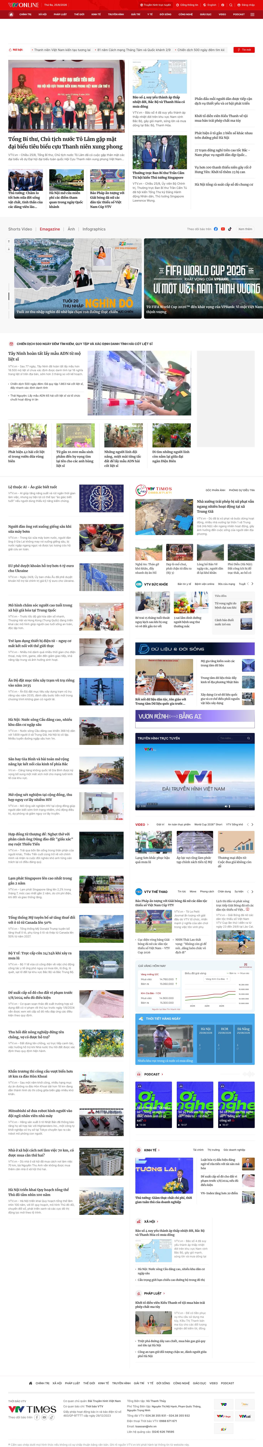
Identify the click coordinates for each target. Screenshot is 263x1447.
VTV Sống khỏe (235, 824)
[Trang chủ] (11, 14)
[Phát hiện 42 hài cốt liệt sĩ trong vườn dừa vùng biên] (27, 435)
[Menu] (252, 14)
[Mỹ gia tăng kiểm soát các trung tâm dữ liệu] (248, 665)
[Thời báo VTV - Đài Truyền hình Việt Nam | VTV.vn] (23, 5)
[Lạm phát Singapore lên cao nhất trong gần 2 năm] (101, 890)
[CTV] (223, 1416)
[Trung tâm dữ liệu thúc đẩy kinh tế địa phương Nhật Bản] (248, 682)
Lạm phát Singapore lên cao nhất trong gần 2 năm (40, 880)
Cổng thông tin (189, 5)
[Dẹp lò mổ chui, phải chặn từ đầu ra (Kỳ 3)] (179, 552)
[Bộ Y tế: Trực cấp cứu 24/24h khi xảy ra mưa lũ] (101, 964)
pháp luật (60, 14)
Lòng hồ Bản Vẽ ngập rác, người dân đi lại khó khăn (210, 568)
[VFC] (223, 1404)
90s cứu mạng (226, 584)
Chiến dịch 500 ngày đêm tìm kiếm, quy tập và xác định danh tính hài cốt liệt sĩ (85, 344)
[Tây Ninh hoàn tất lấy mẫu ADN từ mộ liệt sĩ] (139, 383)
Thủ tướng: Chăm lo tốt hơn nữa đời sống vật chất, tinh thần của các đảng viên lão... (25, 200)
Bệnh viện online (204, 584)
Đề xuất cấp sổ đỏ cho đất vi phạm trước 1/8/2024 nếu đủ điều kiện (40, 995)
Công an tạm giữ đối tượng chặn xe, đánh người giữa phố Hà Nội (172, 1354)
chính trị (25, 14)
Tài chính (198, 1150)
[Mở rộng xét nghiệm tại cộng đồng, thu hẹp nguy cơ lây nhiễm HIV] (101, 806)
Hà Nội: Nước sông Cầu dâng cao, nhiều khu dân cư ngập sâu (40, 722)
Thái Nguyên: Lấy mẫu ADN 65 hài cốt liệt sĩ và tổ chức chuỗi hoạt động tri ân (45, 397)
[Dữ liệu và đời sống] (171, 649)
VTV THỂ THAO (156, 892)
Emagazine (50, 229)
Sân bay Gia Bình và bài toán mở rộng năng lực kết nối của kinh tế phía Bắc (38, 761)
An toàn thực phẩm (179, 824)
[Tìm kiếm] (232, 5)
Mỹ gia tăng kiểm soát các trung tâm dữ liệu (218, 663)
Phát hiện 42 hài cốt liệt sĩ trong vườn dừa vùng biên (26, 456)
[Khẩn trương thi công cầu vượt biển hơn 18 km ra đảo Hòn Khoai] (101, 1083)
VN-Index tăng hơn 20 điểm (219, 1193)
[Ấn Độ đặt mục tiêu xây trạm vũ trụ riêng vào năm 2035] (101, 692)
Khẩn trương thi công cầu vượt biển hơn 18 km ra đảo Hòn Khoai (40, 1074)
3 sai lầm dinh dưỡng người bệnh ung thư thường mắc (187, 622)
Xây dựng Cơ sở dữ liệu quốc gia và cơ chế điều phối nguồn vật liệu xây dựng (220, 699)
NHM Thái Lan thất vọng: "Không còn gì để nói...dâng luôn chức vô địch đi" (190, 946)
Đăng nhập (248, 5)
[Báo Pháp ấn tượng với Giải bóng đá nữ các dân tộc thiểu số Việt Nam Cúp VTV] (107, 180)
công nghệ (186, 14)
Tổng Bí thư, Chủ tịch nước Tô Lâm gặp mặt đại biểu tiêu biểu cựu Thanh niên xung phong (65, 143)
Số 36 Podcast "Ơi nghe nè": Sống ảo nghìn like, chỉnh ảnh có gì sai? (153, 1114)
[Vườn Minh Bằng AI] (195, 716)
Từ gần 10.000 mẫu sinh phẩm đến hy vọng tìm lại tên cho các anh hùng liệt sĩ (74, 459)
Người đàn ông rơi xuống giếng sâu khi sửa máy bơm (39, 529)
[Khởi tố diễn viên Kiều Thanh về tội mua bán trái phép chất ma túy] (153, 1322)
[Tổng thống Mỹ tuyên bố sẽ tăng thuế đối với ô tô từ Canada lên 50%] (101, 929)
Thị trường (213, 1150)
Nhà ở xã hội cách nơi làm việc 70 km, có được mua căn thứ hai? (41, 1152)
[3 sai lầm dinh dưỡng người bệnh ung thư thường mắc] (191, 602)
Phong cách (207, 891)
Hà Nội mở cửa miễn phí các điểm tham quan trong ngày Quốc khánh (66, 200)
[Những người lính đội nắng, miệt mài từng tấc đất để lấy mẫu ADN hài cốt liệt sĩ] (123, 435)
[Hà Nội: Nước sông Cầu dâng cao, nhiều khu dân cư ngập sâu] (101, 731)
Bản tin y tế (184, 584)
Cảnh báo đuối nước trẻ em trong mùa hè (224, 622)
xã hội (43, 14)
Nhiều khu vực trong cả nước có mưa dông (165, 1061)
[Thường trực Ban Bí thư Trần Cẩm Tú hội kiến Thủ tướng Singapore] (160, 152)
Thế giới (79, 14)
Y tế (149, 14)
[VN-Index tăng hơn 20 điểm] (248, 1197)
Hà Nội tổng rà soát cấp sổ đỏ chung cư (224, 185)
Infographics (94, 229)
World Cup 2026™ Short (208, 824)
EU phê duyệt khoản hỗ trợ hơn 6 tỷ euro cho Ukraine (41, 568)
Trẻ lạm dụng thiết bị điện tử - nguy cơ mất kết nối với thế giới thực (39, 643)
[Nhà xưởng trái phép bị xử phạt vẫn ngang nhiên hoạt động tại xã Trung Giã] (164, 517)
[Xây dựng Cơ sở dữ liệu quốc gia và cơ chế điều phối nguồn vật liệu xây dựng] (248, 699)
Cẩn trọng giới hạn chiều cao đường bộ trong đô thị (171, 1280)
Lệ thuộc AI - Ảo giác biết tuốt (32, 487)
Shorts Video (20, 229)
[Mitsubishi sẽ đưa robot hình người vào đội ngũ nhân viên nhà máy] (101, 1122)
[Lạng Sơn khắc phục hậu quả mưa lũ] (153, 842)
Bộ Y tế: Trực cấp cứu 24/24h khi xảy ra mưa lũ (40, 955)
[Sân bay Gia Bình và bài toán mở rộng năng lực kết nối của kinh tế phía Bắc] (101, 770)
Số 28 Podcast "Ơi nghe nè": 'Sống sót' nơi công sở (236, 1116)
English (212, 5)
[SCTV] (223, 1428)
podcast (239, 14)
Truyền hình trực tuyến (157, 5)
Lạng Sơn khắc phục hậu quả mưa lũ (152, 860)
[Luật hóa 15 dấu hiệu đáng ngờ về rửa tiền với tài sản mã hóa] (248, 1164)
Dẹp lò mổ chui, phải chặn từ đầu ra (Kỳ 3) (179, 568)
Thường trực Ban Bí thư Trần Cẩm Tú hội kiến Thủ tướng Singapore (158, 175)
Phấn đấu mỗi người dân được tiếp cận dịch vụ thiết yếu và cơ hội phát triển (223, 101)
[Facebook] (216, 229)
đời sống (165, 14)
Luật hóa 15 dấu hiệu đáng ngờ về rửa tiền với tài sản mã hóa (220, 1164)
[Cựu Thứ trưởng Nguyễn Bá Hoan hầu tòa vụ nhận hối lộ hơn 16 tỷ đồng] (78, 278)
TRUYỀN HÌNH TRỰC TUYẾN (159, 738)
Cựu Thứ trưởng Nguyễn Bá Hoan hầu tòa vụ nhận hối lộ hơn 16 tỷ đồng (74, 312)
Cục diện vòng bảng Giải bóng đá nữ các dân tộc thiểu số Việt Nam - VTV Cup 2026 (154, 946)
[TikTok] (230, 229)
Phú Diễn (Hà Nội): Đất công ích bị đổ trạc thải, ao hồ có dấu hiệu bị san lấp (240, 569)
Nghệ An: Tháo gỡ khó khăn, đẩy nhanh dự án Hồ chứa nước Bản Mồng (147, 569)
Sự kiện (239, 891)
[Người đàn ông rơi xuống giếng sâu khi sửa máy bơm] (101, 538)
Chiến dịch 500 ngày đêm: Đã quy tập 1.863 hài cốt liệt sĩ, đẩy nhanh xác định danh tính (47, 385)
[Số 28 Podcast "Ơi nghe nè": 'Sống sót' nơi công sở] (236, 1105)
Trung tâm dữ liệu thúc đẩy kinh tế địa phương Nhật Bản (220, 680)
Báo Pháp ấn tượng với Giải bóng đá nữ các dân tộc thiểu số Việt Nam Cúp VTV (107, 200)
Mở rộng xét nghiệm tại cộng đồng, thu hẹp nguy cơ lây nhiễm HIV (40, 797)
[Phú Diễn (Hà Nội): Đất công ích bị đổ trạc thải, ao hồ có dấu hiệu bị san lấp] (241, 552)
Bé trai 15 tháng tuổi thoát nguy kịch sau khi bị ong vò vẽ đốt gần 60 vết (152, 622)
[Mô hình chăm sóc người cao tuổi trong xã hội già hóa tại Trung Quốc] (101, 617)
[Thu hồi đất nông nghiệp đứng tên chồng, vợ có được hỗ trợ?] (101, 1043)
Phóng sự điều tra (242, 490)
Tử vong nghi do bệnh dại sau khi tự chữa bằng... (225, 606)
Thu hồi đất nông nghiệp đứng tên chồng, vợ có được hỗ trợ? (36, 1034)
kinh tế (96, 14)
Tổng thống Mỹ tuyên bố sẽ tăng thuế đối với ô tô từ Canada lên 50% (41, 920)
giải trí (135, 14)
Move (193, 891)
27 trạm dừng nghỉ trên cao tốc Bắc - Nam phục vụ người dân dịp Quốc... (222, 152)
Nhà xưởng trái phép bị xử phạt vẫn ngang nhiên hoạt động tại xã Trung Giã (225, 506)
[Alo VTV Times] (153, 490)
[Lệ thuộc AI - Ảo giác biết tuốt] (101, 498)
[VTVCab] (245, 1416)
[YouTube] (223, 229)
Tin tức (182, 891)
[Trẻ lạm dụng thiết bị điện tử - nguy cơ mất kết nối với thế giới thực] (101, 652)
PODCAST (152, 1074)
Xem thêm (245, 229)
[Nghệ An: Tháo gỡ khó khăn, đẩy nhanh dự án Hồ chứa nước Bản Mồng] (148, 552)
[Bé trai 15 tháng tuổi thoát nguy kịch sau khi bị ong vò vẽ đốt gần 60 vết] (152, 602)
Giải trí (160, 824)
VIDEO (140, 824)
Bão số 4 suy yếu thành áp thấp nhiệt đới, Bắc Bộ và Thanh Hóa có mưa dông (159, 102)
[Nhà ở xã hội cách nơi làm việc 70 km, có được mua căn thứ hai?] (101, 1162)
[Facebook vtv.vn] (224, 5)
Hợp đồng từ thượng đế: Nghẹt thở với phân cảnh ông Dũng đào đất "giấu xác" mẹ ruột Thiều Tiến (40, 839)
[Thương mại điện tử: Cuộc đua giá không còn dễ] (236, 842)
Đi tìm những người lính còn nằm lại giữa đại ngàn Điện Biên (171, 456)
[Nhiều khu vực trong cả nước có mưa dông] (165, 1041)
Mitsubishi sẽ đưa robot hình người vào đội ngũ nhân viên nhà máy (40, 1113)
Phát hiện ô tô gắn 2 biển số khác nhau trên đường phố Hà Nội (224, 135)
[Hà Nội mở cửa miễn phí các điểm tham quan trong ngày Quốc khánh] (66, 180)
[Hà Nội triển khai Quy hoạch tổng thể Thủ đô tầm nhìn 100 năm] (101, 1201)
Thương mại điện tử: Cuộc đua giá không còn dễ (234, 862)
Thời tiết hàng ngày (163, 1019)
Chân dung (224, 891)
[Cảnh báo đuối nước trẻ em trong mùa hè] (246, 624)
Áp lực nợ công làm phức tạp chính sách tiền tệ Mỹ (194, 860)
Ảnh (71, 229)
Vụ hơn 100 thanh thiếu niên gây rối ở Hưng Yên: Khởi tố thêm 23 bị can (223, 170)
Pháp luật (153, 1293)
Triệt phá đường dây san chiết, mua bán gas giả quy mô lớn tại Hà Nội (171, 1343)
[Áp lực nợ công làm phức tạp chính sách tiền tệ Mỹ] (195, 842)
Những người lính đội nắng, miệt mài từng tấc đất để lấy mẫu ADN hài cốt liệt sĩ (122, 459)
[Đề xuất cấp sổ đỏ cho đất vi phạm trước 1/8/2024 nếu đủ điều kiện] (101, 1004)
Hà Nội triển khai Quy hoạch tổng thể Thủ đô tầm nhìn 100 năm (38, 1192)
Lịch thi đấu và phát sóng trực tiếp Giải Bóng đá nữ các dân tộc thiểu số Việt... (235, 905)
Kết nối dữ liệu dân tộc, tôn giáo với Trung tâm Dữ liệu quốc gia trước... (160, 702)
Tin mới (246, 49)
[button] (247, 584)
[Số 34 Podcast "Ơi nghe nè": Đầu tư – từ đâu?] (195, 1105)
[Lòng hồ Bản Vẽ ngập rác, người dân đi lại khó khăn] (210, 552)
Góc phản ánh (215, 490)
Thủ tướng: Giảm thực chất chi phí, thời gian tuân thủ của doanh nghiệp (163, 1200)
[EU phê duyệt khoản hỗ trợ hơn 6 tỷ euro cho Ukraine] (101, 577)
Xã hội (149, 1221)
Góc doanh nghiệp (234, 1150)
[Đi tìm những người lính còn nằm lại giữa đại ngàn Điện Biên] (171, 435)
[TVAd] (245, 1404)
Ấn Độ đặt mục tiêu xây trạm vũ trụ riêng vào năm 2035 (41, 682)
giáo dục (206, 14)
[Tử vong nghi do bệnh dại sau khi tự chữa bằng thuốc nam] (246, 607)
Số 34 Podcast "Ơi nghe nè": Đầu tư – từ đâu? (195, 1114)
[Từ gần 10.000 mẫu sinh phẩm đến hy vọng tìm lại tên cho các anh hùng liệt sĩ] (75, 435)
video (222, 14)
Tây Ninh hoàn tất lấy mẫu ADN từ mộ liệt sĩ (44, 356)
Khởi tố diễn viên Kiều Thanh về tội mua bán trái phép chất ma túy (221, 118)
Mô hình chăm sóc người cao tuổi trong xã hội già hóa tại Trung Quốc (40, 607)
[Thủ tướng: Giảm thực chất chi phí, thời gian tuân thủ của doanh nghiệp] (164, 1176)
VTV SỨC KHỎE (156, 584)
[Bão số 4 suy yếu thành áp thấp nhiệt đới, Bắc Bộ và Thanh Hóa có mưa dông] (160, 77)
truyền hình (116, 14)
